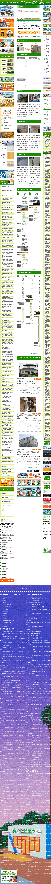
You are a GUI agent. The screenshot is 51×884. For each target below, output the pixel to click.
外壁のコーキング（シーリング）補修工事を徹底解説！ (39, 664)
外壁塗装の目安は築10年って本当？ (6, 203)
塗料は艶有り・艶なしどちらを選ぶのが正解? (47, 299)
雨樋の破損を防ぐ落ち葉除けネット (6, 348)
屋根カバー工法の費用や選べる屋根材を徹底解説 (7, 233)
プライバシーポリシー (7, 505)
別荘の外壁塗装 (31, 760)
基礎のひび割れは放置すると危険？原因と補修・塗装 (13, 831)
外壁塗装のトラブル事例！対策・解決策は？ (47, 372)
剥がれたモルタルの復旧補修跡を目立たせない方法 (7, 286)
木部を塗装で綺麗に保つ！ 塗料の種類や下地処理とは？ (13, 817)
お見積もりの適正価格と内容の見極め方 (47, 188)
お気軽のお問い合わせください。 (22, 116)
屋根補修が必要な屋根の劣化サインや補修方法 (7, 352)
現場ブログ (4, 600)
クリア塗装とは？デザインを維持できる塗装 (7, 266)
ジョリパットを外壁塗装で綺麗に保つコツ (47, 319)
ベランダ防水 (7, 73)
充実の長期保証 (5, 611)
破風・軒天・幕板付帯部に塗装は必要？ (7, 315)
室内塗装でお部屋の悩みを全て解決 (35, 649)
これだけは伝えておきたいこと (8, 604)
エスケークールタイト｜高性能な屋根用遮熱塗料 (38, 793)
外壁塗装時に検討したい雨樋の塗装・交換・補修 (7, 340)
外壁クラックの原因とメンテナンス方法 (7, 278)
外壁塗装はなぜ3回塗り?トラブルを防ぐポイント (7, 311)
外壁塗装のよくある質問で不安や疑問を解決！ (47, 160)
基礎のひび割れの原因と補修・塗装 (47, 368)
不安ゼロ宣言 (4, 613)
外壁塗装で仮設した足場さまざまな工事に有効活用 (47, 266)
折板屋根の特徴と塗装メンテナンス (6, 376)
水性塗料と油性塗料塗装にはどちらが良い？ (47, 303)
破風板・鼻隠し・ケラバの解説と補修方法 (7, 319)
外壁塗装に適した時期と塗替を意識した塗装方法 (7, 246)
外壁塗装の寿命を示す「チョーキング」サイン (7, 274)
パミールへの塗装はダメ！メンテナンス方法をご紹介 (47, 348)
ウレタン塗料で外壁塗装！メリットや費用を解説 (7, 258)
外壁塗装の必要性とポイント (34, 633)
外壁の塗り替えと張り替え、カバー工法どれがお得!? (47, 213)
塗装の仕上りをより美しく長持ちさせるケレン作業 (7, 294)
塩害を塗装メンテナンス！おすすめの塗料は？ (7, 446)
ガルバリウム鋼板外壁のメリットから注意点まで (47, 225)
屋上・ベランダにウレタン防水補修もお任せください (7, 433)
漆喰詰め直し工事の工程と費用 (47, 315)
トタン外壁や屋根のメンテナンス (6, 372)
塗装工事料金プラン (35, 2)
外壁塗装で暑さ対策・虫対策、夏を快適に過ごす (38, 762)
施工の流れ (29, 2)
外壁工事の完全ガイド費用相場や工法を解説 (7, 217)
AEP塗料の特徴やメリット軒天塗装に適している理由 (47, 434)
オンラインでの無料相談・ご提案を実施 (47, 156)
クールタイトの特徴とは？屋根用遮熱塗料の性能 (47, 425)
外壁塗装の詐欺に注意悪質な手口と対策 (47, 192)
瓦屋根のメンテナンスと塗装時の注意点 (7, 380)
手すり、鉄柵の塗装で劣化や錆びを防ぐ (7, 397)
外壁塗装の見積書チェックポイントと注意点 (47, 184)
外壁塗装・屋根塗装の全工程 (34, 604)
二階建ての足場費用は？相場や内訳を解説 (47, 274)
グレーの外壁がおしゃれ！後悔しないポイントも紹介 (47, 389)
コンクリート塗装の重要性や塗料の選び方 (7, 413)
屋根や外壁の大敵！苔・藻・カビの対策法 (47, 335)
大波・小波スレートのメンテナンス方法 (7, 474)
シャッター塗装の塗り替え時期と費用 (6, 409)
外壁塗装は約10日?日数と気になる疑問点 (47, 196)
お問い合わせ (5, 510)
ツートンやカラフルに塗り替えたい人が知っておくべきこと (47, 70)
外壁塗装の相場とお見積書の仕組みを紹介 (47, 180)
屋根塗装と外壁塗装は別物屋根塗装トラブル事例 (7, 303)
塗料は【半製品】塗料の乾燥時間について (7, 450)
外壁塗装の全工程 (6, 207)
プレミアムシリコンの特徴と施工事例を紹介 (47, 421)
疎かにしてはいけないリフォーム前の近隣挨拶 (47, 201)
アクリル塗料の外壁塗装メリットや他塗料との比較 (7, 254)
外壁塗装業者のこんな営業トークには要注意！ (47, 278)
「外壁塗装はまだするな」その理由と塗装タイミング (7, 211)
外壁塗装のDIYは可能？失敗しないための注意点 (47, 282)
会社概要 (48, 2)
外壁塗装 (7, 60)
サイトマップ (5, 514)
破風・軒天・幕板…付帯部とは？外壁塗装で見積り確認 (39, 691)
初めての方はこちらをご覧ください (35, 597)
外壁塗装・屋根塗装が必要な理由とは (9, 682)
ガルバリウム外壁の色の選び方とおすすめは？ (11, 704)
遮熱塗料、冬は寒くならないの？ (35, 837)
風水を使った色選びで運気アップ (47, 40)
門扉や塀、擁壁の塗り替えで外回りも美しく (37, 648)
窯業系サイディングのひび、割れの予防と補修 (47, 290)
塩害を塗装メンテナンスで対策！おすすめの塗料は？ (13, 815)
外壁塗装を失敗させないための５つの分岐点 (11, 645)
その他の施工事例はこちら (34, 269)
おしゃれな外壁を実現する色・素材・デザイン (47, 380)
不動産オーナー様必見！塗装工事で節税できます (47, 262)
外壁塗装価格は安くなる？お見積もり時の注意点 (7, 221)
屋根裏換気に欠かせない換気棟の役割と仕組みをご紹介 (13, 813)
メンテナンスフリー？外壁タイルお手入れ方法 (47, 307)
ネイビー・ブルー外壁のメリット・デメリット (47, 384)
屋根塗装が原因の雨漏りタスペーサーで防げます (7, 360)
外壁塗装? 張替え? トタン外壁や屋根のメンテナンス (39, 669)
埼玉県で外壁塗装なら (7, 501)
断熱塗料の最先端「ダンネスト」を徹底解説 (47, 356)
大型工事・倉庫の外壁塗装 (33, 757)
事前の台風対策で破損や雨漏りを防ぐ (47, 360)
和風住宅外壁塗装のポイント (47, 311)
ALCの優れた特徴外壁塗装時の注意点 (6, 458)
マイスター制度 (5, 609)
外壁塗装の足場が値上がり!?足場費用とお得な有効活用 (39, 764)
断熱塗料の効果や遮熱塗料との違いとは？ (47, 352)
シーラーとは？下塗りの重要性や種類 (47, 250)
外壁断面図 (4, 466)
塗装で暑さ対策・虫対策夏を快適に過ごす (7, 270)
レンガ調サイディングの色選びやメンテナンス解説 (7, 282)
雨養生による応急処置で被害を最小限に (47, 364)
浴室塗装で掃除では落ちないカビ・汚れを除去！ (38, 735)
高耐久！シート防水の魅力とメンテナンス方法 (7, 438)
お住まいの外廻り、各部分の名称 (8, 693)
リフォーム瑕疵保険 (6, 606)
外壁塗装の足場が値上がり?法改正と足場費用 (47, 270)
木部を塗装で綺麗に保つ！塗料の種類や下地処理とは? (47, 344)
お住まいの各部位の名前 (7, 237)
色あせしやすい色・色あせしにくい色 (47, 59)
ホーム (3, 2)
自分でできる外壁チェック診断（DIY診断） (11, 685)
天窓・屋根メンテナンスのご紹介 (7, 331)
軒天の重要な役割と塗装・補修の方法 (6, 323)
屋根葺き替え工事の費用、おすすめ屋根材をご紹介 (38, 638)
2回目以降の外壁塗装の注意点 (47, 233)
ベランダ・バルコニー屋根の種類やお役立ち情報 (7, 421)
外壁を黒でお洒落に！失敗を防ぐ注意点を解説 (47, 393)
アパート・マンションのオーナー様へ (47, 142)
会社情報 (3, 615)
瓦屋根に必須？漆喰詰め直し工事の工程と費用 (37, 682)
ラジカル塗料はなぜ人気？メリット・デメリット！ (47, 429)
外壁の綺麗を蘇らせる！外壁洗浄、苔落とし (47, 331)
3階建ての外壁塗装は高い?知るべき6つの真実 (47, 209)
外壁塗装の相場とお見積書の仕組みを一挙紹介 (37, 617)
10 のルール (4, 607)
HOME (18, 21)
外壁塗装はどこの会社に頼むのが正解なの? (11, 756)
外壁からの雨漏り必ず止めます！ (35, 631)
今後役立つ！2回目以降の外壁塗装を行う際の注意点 (39, 646)
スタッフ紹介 (5, 497)
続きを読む (35, 393)
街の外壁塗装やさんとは (7, 597)
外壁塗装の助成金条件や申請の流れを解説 (47, 164)
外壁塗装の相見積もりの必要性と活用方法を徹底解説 (13, 742)
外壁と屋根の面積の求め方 (7, 462)
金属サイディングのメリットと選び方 (6, 368)
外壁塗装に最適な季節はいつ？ (7, 250)
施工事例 (9, 2)
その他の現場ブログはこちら (33, 467)
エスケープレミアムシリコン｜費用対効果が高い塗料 (39, 791)
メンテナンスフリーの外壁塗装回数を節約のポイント (47, 221)
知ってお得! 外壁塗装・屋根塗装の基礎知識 (11, 680)
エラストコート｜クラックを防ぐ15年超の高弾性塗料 (39, 800)
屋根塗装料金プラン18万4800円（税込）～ (37, 607)
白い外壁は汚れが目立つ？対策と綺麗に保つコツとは (47, 397)
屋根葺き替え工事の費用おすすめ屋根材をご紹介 (7, 229)
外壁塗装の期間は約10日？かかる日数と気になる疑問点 (13, 654)
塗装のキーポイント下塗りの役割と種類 (47, 241)
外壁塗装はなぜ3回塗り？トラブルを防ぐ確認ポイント (13, 740)
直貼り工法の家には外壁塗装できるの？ (47, 295)
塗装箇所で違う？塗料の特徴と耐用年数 (47, 237)
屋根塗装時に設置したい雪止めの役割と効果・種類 (7, 344)
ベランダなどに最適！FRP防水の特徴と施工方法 (7, 429)
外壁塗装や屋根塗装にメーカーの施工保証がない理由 (47, 258)
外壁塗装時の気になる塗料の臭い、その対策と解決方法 (13, 671)
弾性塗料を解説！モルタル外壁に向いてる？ (47, 413)
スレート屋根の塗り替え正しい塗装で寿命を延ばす (7, 356)
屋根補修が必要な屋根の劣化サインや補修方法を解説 (39, 719)
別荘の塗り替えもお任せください (47, 146)
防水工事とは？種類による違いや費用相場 (7, 425)
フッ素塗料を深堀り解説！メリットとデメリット (47, 409)
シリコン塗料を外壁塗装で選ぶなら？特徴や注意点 (7, 262)
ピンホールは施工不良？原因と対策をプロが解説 (7, 290)
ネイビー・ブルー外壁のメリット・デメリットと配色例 (13, 840)
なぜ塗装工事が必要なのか (7, 191)
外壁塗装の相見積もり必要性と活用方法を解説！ (47, 176)
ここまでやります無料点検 (33, 600)
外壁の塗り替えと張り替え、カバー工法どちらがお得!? (13, 691)
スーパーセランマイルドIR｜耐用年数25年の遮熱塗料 (39, 782)
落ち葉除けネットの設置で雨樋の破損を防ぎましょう (39, 717)
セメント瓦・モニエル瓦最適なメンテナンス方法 (7, 384)
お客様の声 (16, 2)
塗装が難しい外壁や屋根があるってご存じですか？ (47, 286)
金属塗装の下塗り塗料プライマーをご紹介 (47, 246)
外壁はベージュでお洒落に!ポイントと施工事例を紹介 (47, 401)
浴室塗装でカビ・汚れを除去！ (6, 405)
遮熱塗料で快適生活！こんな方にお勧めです (37, 795)
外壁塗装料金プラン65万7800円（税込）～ (37, 606)
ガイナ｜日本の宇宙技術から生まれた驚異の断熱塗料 (39, 809)
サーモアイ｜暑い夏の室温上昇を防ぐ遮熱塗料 (37, 780)
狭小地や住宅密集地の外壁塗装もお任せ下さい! (7, 364)
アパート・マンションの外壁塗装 (35, 759)
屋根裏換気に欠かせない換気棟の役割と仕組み (7, 442)
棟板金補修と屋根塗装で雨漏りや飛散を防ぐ (7, 417)
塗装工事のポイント (6, 195)
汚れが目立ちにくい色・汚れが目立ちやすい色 (47, 50)
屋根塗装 (7, 65)
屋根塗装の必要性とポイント (34, 635)
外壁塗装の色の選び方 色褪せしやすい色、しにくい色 (13, 636)
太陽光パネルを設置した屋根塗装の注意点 (47, 340)
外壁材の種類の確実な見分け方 (47, 217)
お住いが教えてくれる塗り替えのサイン (7, 199)
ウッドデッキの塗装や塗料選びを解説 (7, 401)
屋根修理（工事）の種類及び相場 (6, 225)
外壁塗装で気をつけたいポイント (7, 307)
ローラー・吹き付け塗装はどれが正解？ (47, 323)
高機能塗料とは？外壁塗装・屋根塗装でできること (7, 299)
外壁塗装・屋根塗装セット (7, 69)
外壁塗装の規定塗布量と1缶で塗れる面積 (47, 327)
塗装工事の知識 (5, 186)
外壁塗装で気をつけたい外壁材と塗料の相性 (7, 470)
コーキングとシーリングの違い (7, 454)
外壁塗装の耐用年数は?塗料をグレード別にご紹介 (7, 241)
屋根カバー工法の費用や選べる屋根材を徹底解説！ (38, 640)
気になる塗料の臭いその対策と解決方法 (47, 205)
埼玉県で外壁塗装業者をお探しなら (9, 620)
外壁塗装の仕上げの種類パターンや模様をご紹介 (47, 417)
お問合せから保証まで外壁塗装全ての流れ (36, 602)
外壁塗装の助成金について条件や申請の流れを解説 (38, 658)
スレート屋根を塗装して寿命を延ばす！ (36, 755)
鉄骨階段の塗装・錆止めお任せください (7, 393)
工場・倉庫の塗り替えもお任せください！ (47, 138)
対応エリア (4, 617)
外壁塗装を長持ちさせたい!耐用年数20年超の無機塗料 (47, 254)
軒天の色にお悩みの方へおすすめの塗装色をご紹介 (7, 327)
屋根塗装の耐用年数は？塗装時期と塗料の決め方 (47, 376)
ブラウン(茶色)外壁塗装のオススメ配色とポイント (47, 405)
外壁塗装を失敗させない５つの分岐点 (47, 168)
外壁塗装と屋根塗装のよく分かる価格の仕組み (37, 598)
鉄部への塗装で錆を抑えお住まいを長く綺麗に (7, 389)
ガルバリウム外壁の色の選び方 (47, 229)
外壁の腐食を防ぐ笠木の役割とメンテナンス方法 (7, 335)
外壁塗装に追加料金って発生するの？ (47, 172)
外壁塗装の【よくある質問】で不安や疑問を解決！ (12, 631)
